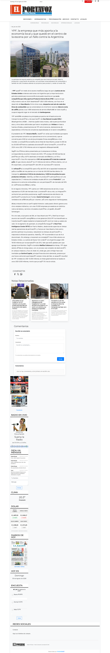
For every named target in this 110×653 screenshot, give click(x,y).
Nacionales (55, 22)
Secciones (27, 19)
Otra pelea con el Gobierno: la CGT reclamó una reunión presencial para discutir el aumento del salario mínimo (19, 304)
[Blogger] (99, 1)
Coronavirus (34, 22)
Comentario (18, 342)
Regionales (45, 22)
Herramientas (40, 19)
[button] (83, 1)
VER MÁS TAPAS (19, 566)
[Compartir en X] (18, 274)
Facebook (19, 410)
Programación (55, 19)
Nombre (17, 335)
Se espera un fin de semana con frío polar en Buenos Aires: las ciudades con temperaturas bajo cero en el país (58, 304)
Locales (77, 22)
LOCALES (83, 19)
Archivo (66, 19)
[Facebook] (93, 1)
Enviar (60, 359)
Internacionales (66, 22)
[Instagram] (96, 1)
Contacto (75, 19)
